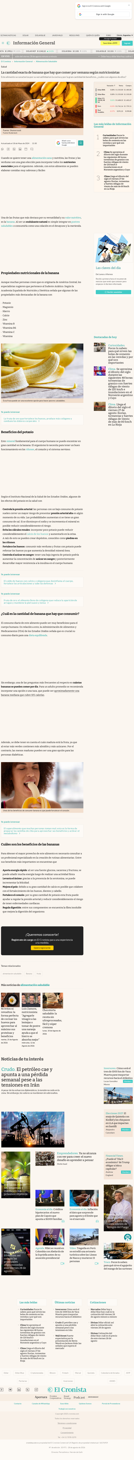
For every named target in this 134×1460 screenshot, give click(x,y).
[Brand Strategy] (67, 1397)
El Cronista (6, 61)
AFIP (128, 1373)
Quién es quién (93, 35)
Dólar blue (40, 35)
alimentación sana (42, 158)
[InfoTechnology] (93, 1397)
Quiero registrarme (42, 948)
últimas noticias (8, 35)
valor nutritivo (73, 217)
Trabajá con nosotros (67, 1409)
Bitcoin (53, 1373)
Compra (128, 85)
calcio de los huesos (37, 534)
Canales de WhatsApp (41, 1404)
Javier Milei (57, 35)
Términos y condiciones (67, 1423)
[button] (127, 1237)
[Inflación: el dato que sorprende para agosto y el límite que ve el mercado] (84, 1198)
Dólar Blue (19, 1373)
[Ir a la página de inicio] (8, 43)
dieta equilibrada (38, 635)
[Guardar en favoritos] (80, 143)
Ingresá (127, 43)
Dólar (25, 35)
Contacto (17, 1404)
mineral (10, 441)
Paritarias (23, 1381)
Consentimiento (67, 1433)
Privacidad (67, 1428)
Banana (29, 974)
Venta (121, 85)
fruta (39, 974)
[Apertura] (41, 1397)
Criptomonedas (37, 1373)
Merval (78, 1373)
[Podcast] (79, 1397)
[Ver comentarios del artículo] (31, 149)
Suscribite (64, 1404)
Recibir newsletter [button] (114, 292)
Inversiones (68, 1381)
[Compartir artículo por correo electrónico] (26, 149)
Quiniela (90, 1373)
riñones (30, 449)
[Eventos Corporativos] (55, 1397)
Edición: (124, 35)
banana (11, 221)
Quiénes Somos (85, 1404)
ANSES (112, 1381)
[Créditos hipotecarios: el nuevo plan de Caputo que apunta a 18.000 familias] (49, 1198)
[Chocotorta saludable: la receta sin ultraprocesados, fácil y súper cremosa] (53, 1000)
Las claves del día (108, 267)
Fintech (65, 1373)
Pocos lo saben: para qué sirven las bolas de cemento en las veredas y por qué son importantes (115, 140)
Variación (110, 85)
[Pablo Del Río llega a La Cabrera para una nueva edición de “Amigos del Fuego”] (118, 1208)
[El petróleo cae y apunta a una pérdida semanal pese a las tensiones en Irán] (32, 1129)
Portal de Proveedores (111, 1404)
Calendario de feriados (110, 1373)
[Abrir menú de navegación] (2, 43)
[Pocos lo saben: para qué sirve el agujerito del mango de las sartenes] (118, 1251)
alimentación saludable (46, 61)
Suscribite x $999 (110, 43)
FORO (108, 35)
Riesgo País (74, 35)
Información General (23, 61)
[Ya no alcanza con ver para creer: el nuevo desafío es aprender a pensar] (44, 1168)
